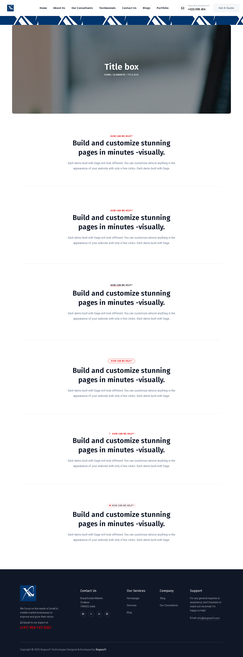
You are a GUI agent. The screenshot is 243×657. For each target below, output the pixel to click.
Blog (129, 612)
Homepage (133, 598)
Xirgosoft (101, 649)
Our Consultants (169, 605)
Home (107, 75)
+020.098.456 (196, 9)
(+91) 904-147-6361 (36, 628)
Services (131, 605)
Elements (119, 75)
